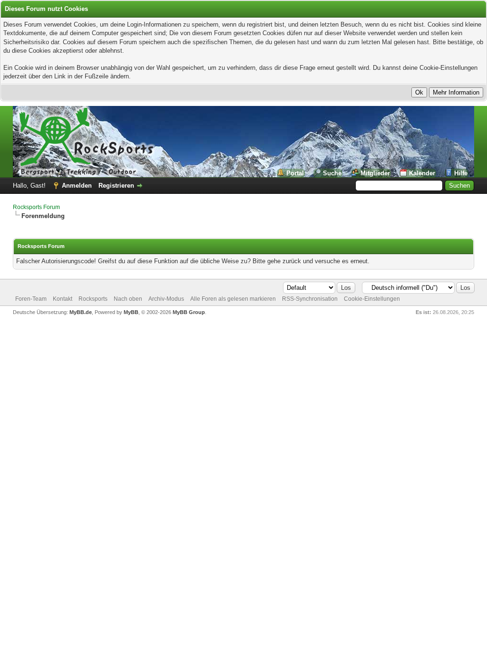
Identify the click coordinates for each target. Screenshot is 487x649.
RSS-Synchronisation (310, 299)
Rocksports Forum (36, 207)
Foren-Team (31, 299)
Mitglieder (375, 173)
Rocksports (92, 299)
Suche (332, 173)
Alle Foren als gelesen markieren (233, 299)
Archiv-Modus (166, 299)
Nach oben (128, 299)
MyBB (131, 312)
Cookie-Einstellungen (372, 299)
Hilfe (461, 173)
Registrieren (116, 185)
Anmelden (77, 185)
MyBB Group (189, 312)
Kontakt (62, 299)
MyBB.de (80, 312)
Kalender (422, 173)
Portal (295, 173)
